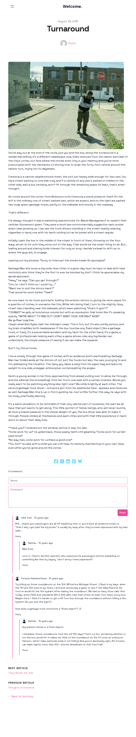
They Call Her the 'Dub (21, 672)
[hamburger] (12, 6)
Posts (72, 43)
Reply (18, 536)
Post (123, 512)
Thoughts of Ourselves (21, 687)
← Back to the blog (20, 696)
